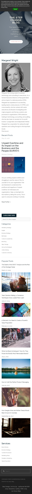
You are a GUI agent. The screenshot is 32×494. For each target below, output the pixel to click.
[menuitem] (3, 479)
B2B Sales (4, 236)
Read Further (5, 202)
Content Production (6, 452)
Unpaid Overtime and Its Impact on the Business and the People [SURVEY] (12, 147)
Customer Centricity (7, 252)
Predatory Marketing (7, 458)
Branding (4, 241)
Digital (3, 230)
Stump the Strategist (7, 247)
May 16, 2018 (6, 138)
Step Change (5, 244)
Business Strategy (7, 154)
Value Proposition (6, 461)
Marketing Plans (6, 455)
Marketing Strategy (6, 227)
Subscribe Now (16, 41)
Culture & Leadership (7, 238)
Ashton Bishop (5, 250)
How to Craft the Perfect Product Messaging (15, 382)
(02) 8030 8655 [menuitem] (10, 481)
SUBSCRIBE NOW (9, 215)
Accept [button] (15, 9)
